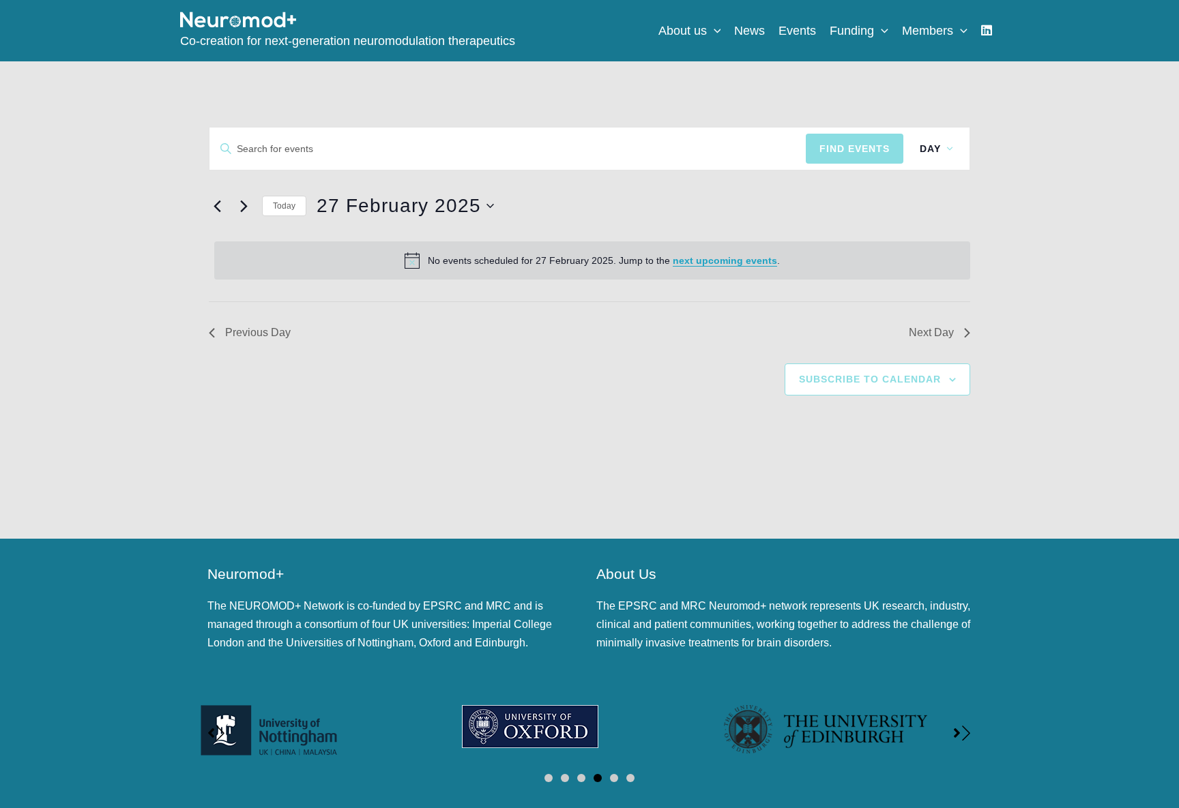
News (749, 31)
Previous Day (258, 332)
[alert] (592, 260)
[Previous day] (217, 206)
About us (682, 31)
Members (927, 31)
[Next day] (243, 206)
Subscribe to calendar (870, 379)
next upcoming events (725, 260)
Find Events (854, 148)
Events (797, 31)
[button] (714, 31)
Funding (852, 31)
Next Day (931, 332)
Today (284, 206)
